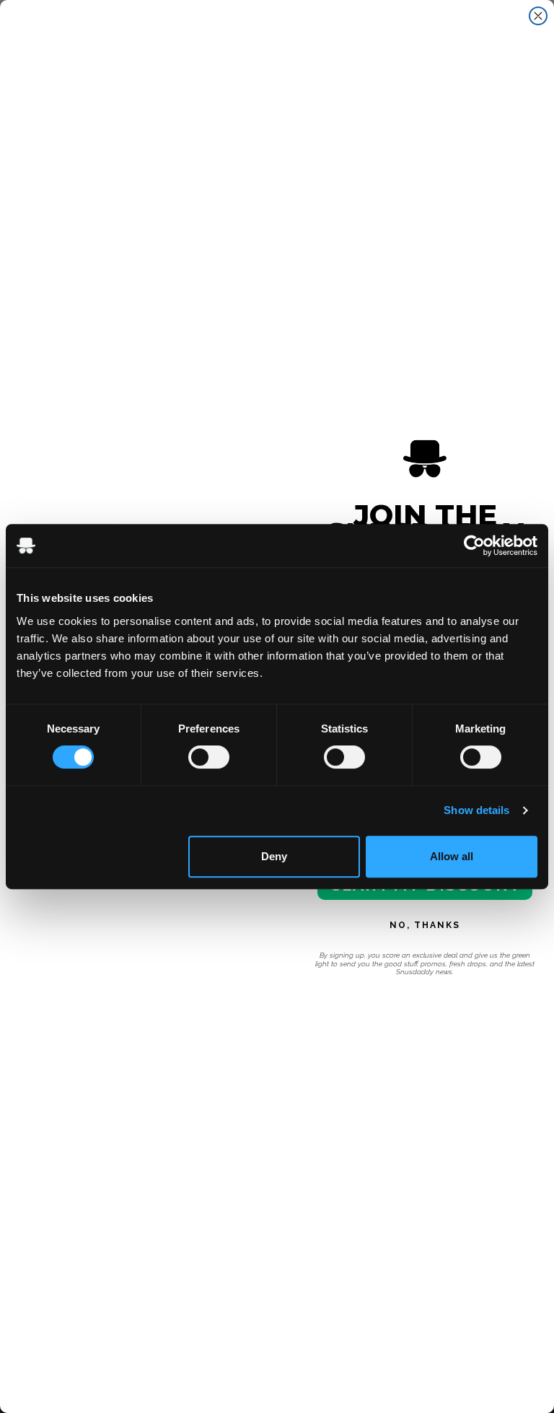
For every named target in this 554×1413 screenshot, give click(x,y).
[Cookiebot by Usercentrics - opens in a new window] (474, 545)
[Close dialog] (538, 16)
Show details (476, 810)
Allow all (451, 856)
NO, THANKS (425, 925)
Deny (274, 856)
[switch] (208, 757)
